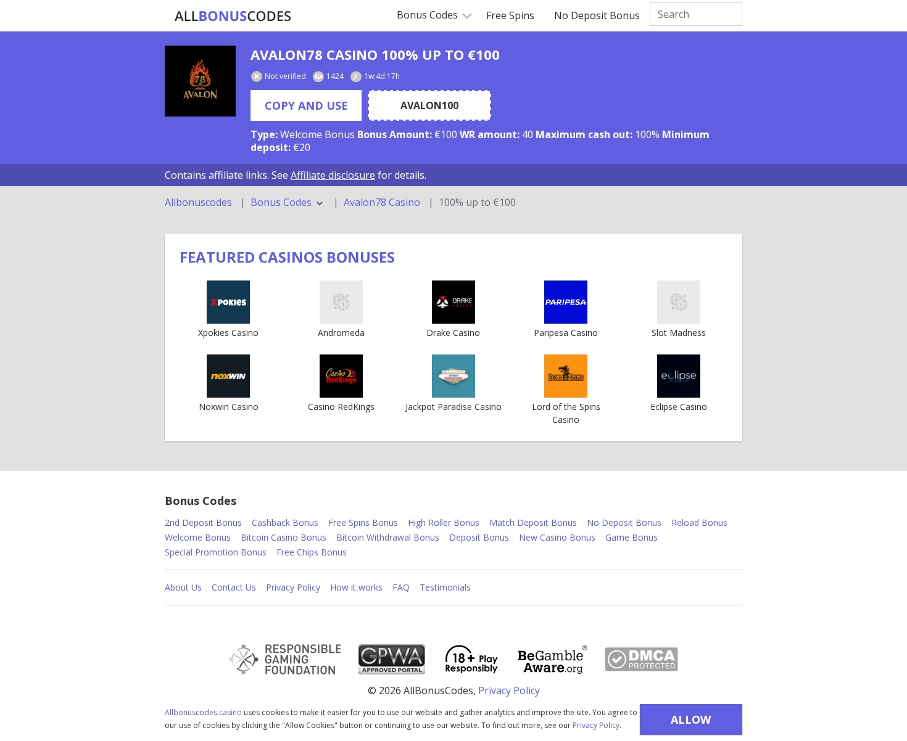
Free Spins (510, 15)
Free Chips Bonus (311, 552)
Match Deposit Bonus (533, 522)
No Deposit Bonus (597, 15)
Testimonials (445, 587)
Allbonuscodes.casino (203, 712)
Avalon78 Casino (382, 202)
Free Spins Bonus (363, 522)
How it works (356, 587)
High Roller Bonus (443, 522)
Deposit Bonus (479, 537)
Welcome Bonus (198, 537)
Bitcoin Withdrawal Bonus (387, 537)
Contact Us (234, 587)
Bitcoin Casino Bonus (283, 537)
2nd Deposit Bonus (203, 522)
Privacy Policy (596, 725)
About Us (183, 587)
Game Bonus (631, 537)
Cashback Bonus (285, 522)
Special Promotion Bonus (216, 552)
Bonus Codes (427, 15)
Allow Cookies (690, 723)
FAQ (401, 587)
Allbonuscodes (198, 202)
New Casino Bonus (557, 537)
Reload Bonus (699, 522)
